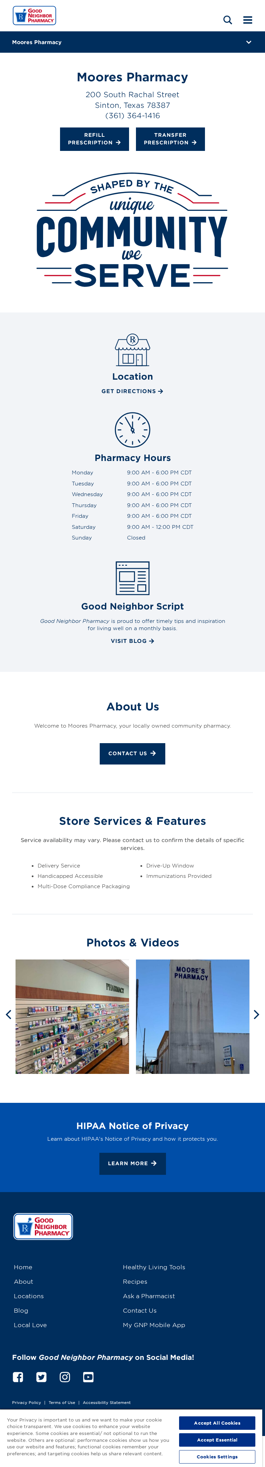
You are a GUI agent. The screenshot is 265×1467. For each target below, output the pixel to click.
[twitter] (41, 1375)
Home (23, 1266)
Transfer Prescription (166, 138)
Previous (8, 1014)
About (23, 1281)
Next (256, 1014)
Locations (29, 1295)
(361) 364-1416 (132, 115)
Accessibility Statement (107, 1402)
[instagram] (65, 1375)
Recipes (135, 1281)
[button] (227, 20)
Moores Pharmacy (36, 42)
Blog (21, 1310)
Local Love (30, 1324)
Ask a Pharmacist (149, 1295)
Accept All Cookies (217, 1423)
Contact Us (127, 753)
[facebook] (18, 1375)
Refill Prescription (90, 138)
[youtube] (88, 1375)
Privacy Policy (26, 1402)
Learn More (128, 1163)
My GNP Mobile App (154, 1324)
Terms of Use (62, 1402)
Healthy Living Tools (154, 1266)
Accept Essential (217, 1440)
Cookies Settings (217, 1456)
